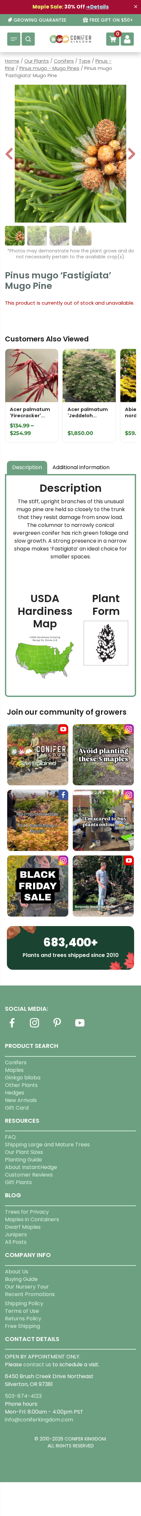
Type (85, 61)
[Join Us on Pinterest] (57, 1026)
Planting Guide (23, 1159)
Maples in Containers (32, 1219)
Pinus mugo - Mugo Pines (49, 68)
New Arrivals (21, 1100)
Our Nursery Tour (27, 1286)
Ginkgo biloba (22, 1077)
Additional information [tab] (81, 467)
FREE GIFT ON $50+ (111, 20)
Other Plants (21, 1085)
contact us (37, 1364)
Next (131, 154)
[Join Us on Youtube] (80, 1026)
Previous (9, 154)
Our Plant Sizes (24, 1152)
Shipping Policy (24, 1303)
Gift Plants (18, 1182)
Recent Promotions (30, 1294)
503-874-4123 (23, 1396)
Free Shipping (22, 1326)
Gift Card (17, 1108)
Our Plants (36, 61)
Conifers (64, 61)
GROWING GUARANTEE (39, 20)
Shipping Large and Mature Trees (47, 1144)
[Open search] (28, 39)
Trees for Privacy (27, 1212)
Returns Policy (23, 1318)
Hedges (14, 1092)
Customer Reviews (29, 1175)
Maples (14, 1070)
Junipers (16, 1234)
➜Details (97, 6)
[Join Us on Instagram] (34, 1026)
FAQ (10, 1137)
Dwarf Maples (23, 1227)
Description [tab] (27, 467)
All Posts (16, 1242)
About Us (16, 1271)
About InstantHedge (31, 1167)
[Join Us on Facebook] (12, 1026)
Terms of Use (22, 1311)
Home (12, 61)
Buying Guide (21, 1279)
